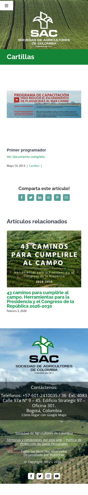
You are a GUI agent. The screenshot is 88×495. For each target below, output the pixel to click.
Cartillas (34, 166)
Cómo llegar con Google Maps (44, 415)
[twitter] (40, 476)
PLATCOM (57, 455)
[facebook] (31, 476)
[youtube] (57, 476)
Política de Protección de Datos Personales (50, 442)
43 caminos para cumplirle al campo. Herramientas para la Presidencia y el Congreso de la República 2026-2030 (40, 299)
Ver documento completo (26, 157)
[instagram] (48, 476)
